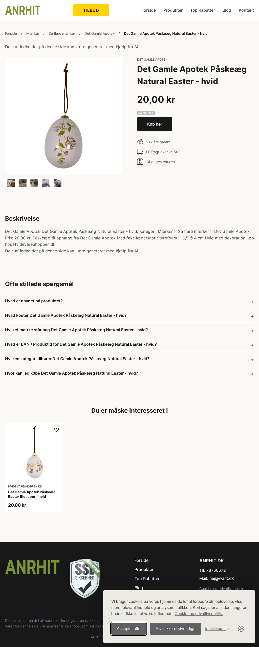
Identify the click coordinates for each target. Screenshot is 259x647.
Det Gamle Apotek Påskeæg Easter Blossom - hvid (32, 494)
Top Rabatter (202, 10)
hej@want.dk (221, 578)
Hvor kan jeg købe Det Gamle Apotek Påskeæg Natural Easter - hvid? (71, 373)
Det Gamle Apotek (99, 33)
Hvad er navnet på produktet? (34, 300)
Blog (227, 10)
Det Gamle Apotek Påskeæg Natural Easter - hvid (166, 33)
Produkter (173, 10)
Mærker (32, 33)
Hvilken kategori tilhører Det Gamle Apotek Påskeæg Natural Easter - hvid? (77, 358)
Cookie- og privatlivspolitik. (199, 613)
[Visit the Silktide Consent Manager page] (241, 629)
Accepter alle (128, 628)
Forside (149, 10)
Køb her (154, 124)
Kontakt (246, 10)
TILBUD (91, 10)
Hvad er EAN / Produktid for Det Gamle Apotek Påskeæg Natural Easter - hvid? (81, 344)
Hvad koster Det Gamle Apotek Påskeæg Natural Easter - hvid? (66, 315)
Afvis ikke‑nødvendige (176, 628)
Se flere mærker (62, 33)
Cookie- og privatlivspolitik (221, 588)
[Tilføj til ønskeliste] (56, 429)
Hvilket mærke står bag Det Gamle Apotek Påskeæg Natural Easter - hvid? (76, 329)
